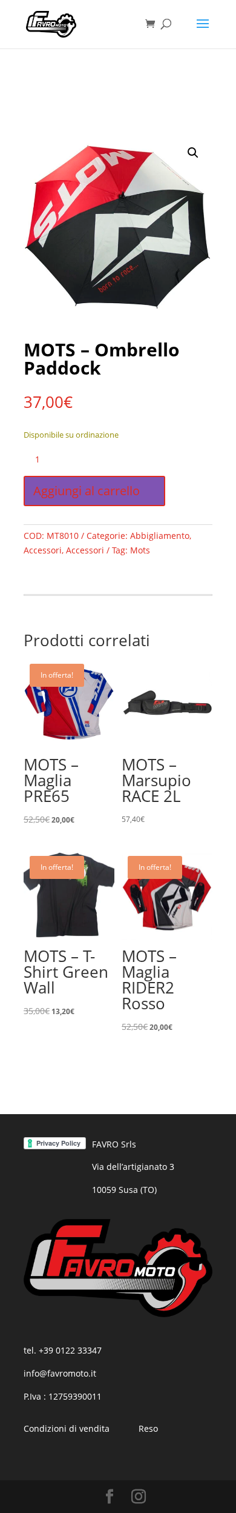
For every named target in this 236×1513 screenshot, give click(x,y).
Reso (148, 1428)
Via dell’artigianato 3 (133, 1166)
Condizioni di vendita (67, 1428)
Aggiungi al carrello (86, 491)
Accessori (43, 550)
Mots (140, 550)
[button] (193, 153)
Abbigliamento (159, 535)
